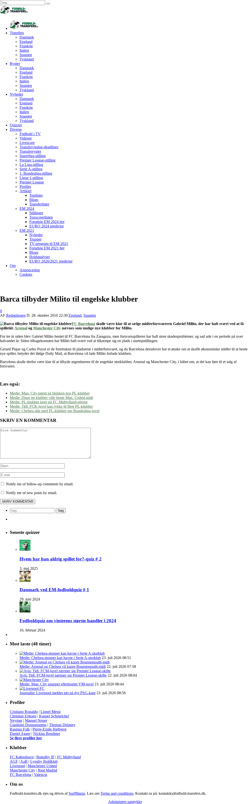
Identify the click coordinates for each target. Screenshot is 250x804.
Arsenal (20, 328)
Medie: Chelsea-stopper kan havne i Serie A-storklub (60, 658)
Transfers (17, 33)
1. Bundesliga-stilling (36, 173)
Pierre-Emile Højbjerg (49, 729)
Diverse (16, 129)
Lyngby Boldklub (44, 761)
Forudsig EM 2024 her (46, 222)
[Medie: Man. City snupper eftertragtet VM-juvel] (34, 680)
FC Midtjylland (69, 757)
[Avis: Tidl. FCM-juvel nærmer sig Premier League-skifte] (65, 671)
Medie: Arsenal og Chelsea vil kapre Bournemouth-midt (63, 666)
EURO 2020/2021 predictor (51, 261)
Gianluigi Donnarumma (28, 725)
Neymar (16, 720)
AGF (14, 761)
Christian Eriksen (23, 716)
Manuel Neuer (36, 720)
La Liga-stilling (31, 165)
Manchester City (47, 328)
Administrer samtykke (125, 802)
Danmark (27, 37)
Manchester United (42, 766)
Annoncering (30, 270)
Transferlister (39, 204)
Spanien (26, 55)
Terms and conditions (116, 793)
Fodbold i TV (30, 134)
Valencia (40, 775)
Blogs (33, 200)
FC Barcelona (83, 324)
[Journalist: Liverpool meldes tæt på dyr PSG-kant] (32, 688)
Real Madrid (47, 770)
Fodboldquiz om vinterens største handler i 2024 (68, 620)
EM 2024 (27, 208)
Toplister (36, 195)
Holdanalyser (39, 257)
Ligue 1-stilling (31, 178)
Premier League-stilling (37, 160)
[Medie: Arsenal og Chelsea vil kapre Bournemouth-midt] (65, 662)
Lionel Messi (51, 712)
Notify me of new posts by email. (31, 493)
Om (13, 266)
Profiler (25, 186)
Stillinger (36, 213)
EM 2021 (27, 230)
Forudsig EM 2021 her (46, 248)
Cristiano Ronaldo (24, 712)
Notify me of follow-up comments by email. (39, 484)
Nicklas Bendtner (46, 734)
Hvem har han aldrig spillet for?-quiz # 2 (61, 558)
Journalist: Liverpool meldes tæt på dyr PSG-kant (57, 693)
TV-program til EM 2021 (48, 244)
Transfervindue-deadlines (39, 147)
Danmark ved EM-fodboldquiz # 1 (54, 589)
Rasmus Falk (20, 729)
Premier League (32, 182)
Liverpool (17, 766)
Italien (24, 50)
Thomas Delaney (62, 725)
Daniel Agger (20, 734)
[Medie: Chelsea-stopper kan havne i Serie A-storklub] (62, 653)
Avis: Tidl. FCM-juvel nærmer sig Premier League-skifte (63, 675)
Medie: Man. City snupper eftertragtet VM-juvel (57, 684)
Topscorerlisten (41, 217)
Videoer (26, 138)
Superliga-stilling (33, 156)
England (26, 42)
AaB (24, 761)
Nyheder (16, 94)
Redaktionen (16, 315)
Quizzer (16, 125)
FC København (22, 757)
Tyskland (27, 59)
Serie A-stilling (31, 169)
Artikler (25, 191)
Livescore (27, 143)
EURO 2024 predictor (46, 226)
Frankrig (26, 46)
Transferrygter (30, 151)
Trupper (35, 239)
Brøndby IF (45, 757)
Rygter (15, 63)
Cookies (26, 274)
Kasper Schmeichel (54, 716)
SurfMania (77, 793)
